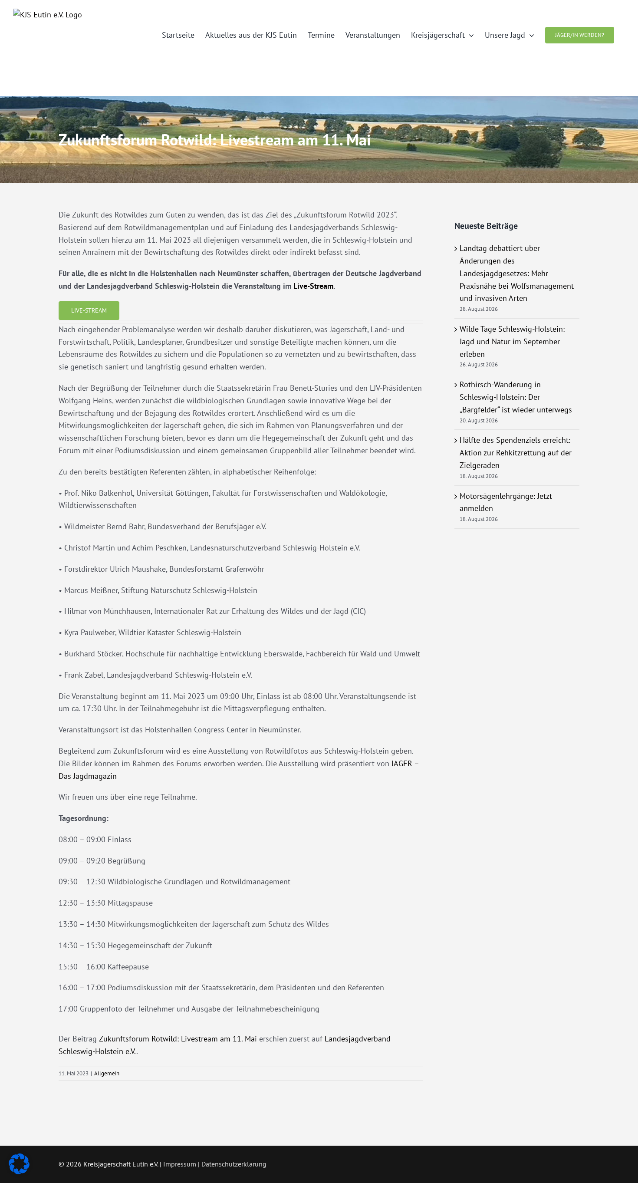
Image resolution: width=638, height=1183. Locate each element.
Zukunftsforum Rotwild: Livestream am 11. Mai (178, 1039)
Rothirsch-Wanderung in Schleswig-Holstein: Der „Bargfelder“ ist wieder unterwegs (516, 397)
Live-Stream (313, 286)
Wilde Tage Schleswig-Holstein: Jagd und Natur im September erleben (512, 341)
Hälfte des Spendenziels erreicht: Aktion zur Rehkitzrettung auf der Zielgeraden (516, 452)
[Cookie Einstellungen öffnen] (19, 1171)
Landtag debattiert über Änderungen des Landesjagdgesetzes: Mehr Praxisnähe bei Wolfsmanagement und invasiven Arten (517, 273)
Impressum (179, 1164)
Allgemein (106, 1073)
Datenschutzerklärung (233, 1164)
